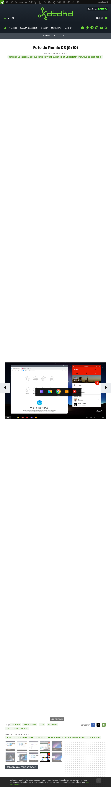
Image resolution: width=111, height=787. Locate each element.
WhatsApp (82, 27)
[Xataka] (2, 2)
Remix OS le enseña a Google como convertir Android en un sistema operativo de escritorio (55, 57)
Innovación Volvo (60, 36)
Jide (42, 724)
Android (16, 724)
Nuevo (99, 17)
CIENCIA (44, 27)
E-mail (104, 725)
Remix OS (52, 724)
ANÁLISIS (13, 27)
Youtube (101, 27)
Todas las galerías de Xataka (21, 767)
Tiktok (87, 27)
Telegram (92, 27)
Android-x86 (30, 724)
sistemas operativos (17, 728)
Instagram (96, 27)
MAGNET (68, 27)
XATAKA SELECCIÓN (28, 27)
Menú (11, 17)
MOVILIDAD (56, 27)
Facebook (93, 725)
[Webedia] (104, 2)
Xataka (55, 13)
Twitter (106, 27)
